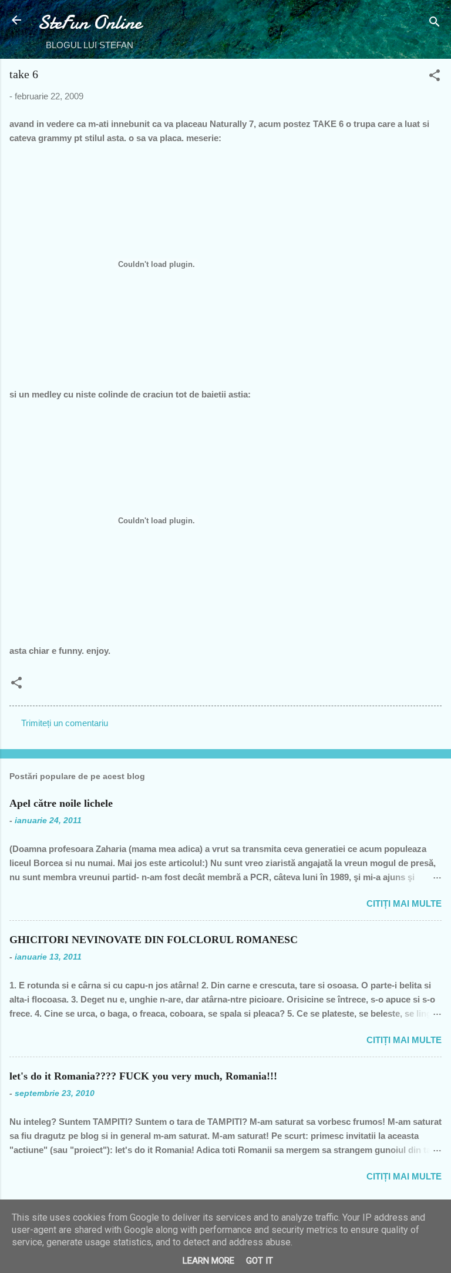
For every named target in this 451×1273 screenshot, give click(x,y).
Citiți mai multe (404, 903)
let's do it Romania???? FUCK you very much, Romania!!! (143, 1076)
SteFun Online (90, 22)
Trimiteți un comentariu (64, 723)
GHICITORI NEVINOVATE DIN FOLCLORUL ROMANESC (153, 939)
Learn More (208, 1260)
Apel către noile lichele (61, 803)
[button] (435, 77)
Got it (259, 1260)
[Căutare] (435, 24)
